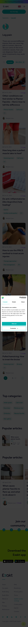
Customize (13, 328)
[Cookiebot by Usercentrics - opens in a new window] (19, 298)
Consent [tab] (5, 302)
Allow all (14, 323)
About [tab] (23, 302)
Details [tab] (14, 302)
